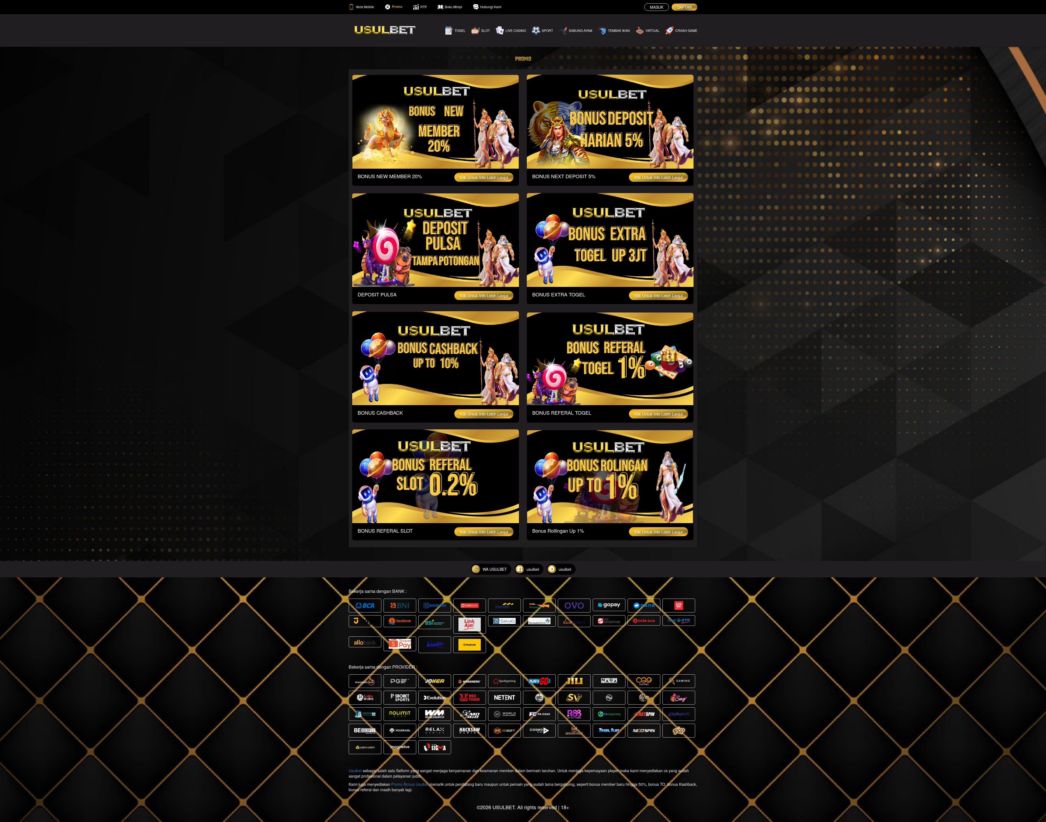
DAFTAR (684, 7)
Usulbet (355, 770)
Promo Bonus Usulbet (410, 784)
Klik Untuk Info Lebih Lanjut (484, 177)
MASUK (656, 7)
